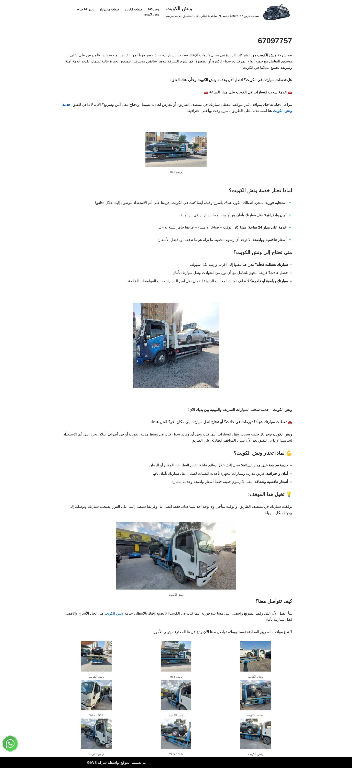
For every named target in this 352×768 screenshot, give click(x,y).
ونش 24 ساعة (85, 9)
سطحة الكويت (133, 9)
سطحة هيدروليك (109, 9)
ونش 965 (153, 9)
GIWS (92, 762)
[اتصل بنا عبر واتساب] (10, 744)
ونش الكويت (151, 14)
